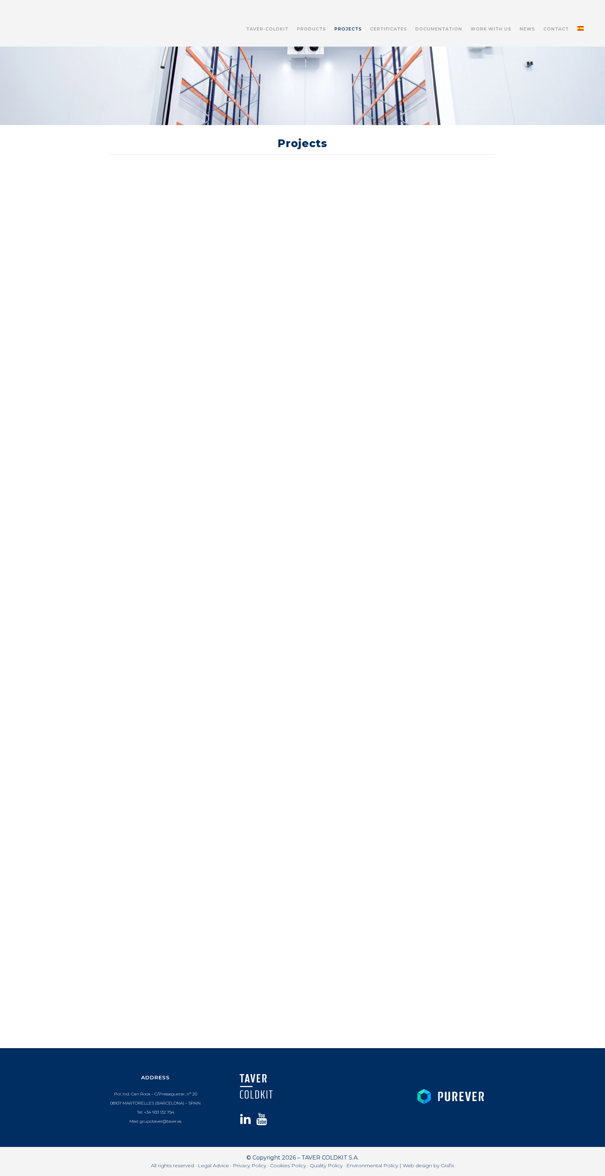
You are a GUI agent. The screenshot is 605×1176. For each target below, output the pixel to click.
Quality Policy (326, 1165)
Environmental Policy (372, 1165)
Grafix (447, 1165)
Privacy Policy (249, 1165)
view (155, 198)
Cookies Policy (288, 1165)
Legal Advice (213, 1165)
